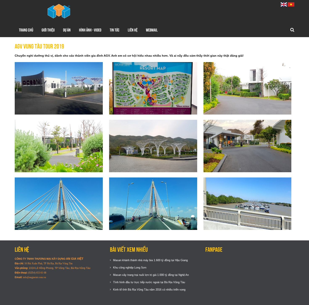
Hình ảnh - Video (90, 30)
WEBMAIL (152, 30)
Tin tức (114, 30)
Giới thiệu (48, 30)
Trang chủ (26, 30)
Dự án (67, 30)
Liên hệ (132, 30)
